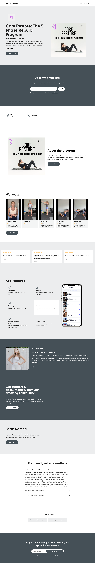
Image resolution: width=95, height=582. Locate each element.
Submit (61, 88)
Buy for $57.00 (12, 53)
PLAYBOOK (50, 573)
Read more (55, 93)
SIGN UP (54, 551)
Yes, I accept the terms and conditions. (45, 93)
